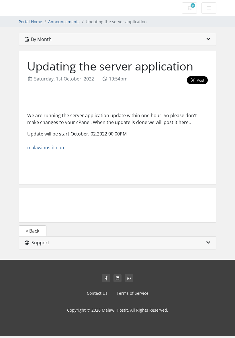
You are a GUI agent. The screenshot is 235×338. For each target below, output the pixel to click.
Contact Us (97, 293)
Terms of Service (132, 293)
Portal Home (30, 21)
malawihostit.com (46, 147)
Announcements (64, 21)
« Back (32, 231)
